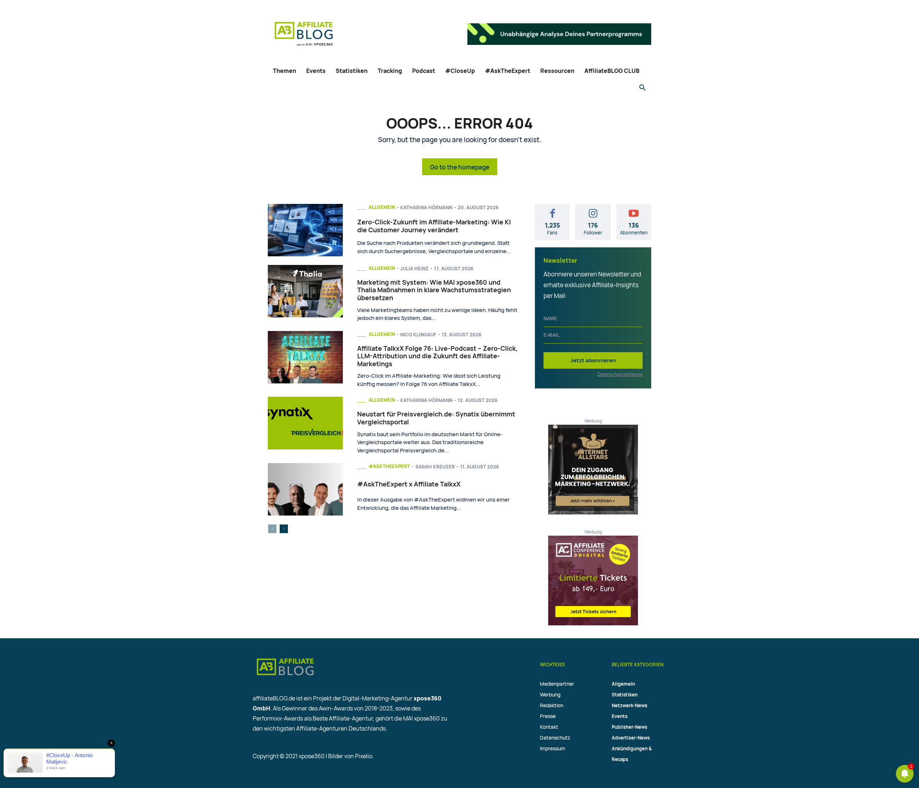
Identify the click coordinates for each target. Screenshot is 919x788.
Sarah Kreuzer (435, 466)
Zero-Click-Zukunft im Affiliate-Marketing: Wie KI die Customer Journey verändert (434, 226)
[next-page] (283, 528)
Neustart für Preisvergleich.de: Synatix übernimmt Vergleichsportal (436, 418)
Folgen (593, 209)
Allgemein (382, 207)
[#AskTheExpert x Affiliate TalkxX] (305, 489)
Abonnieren (634, 209)
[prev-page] (272, 528)
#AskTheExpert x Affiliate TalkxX (409, 484)
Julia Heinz (414, 268)
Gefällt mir (552, 209)
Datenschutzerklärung (620, 374)
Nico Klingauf (418, 334)
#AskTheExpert (389, 466)
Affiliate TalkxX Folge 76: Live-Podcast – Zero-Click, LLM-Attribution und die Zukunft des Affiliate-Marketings (437, 356)
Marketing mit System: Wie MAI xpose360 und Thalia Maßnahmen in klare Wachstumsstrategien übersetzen (434, 290)
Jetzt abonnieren (593, 360)
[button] (642, 88)
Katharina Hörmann (426, 207)
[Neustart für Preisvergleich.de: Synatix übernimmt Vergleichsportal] (305, 423)
